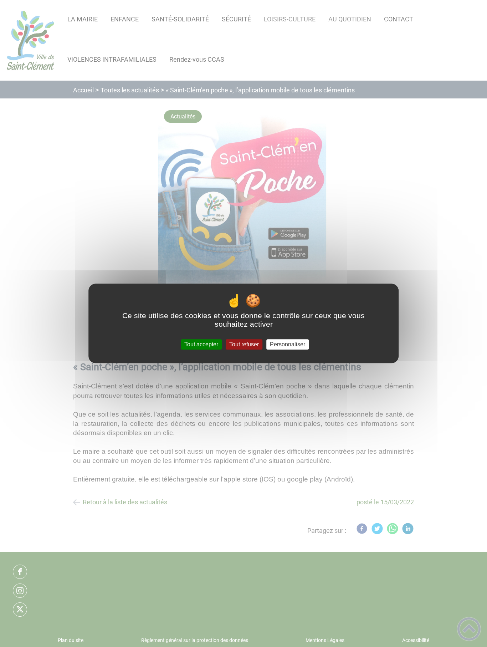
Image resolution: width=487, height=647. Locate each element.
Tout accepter (201, 344)
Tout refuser (244, 344)
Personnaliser (287, 344)
